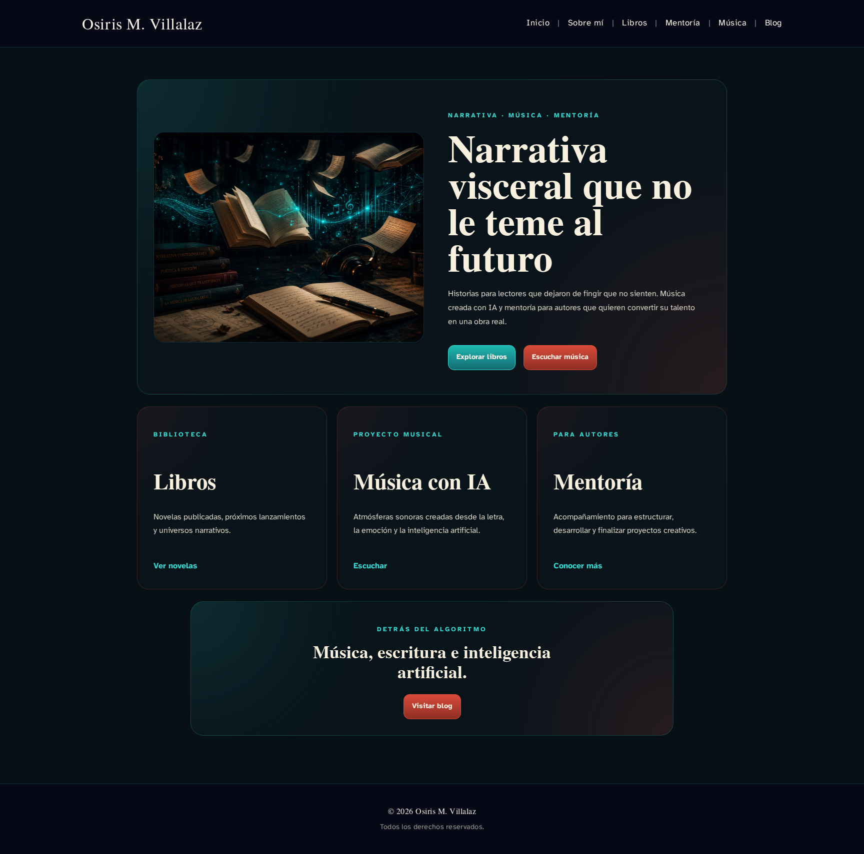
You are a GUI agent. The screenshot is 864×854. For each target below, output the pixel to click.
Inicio (538, 23)
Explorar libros (481, 357)
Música (732, 23)
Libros (634, 23)
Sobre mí (586, 23)
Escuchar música (560, 357)
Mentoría (683, 23)
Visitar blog (432, 706)
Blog (773, 23)
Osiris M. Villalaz (142, 23)
